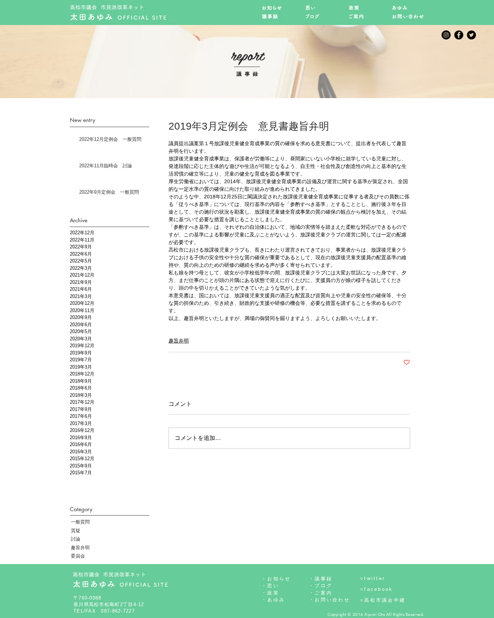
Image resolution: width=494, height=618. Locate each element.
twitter (374, 578)
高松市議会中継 (384, 600)
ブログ (323, 585)
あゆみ (276, 599)
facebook (378, 589)
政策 (273, 593)
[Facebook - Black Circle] (458, 34)
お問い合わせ (332, 599)
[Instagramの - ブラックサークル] (446, 34)
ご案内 (323, 593)
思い (273, 585)
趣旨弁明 (179, 341)
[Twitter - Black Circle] (471, 34)
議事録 (323, 578)
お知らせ (279, 578)
